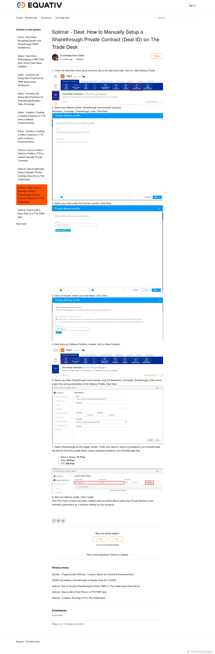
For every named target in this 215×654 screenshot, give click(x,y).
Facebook (54, 521)
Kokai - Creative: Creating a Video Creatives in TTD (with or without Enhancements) (31, 136)
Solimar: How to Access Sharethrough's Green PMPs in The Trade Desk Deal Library (96, 586)
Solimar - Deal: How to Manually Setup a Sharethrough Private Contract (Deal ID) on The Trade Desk (31, 194)
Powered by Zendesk (202, 651)
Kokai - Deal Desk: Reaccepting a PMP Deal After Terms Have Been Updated (31, 61)
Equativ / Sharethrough (26, 17)
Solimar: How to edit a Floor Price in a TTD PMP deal (31, 213)
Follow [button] (157, 56)
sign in (62, 623)
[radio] (99, 539)
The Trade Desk (62, 17)
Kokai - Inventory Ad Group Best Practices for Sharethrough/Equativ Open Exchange (30, 99)
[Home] (39, 7)
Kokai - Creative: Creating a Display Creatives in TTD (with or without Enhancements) (31, 118)
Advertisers (46, 17)
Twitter (58, 521)
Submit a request (119, 554)
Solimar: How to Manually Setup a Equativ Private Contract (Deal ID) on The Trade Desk (31, 174)
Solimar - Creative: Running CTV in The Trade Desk (78, 597)
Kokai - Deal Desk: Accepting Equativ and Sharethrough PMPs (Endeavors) (29, 42)
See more (21, 223)
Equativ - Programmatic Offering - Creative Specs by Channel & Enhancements (93, 574)
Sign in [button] (192, 5)
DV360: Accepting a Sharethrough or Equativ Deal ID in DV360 (84, 580)
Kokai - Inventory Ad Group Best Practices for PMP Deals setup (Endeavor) (30, 80)
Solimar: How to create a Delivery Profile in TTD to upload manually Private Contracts (31, 155)
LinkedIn (63, 521)
